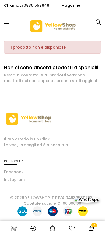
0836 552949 (36, 5)
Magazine (70, 5)
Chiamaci (13, 5)
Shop (13, 228)
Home (52, 228)
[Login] (33, 228)
